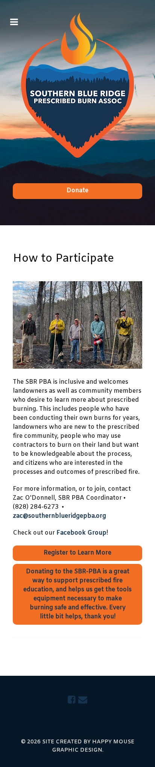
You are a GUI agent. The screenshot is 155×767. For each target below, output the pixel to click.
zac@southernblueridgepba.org (59, 516)
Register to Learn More (77, 553)
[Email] (82, 701)
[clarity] (77, 85)
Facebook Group (81, 533)
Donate (77, 190)
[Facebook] (73, 701)
